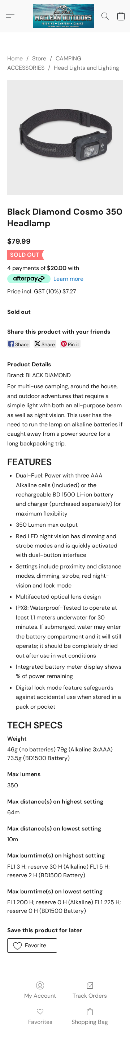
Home (15, 58)
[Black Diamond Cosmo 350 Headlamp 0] (65, 137)
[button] (65, 16)
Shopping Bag (90, 1022)
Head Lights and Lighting (86, 68)
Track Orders (90, 995)
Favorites (40, 1022)
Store (39, 58)
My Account (40, 995)
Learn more (68, 279)
